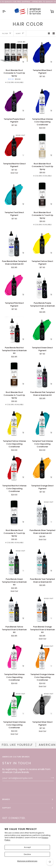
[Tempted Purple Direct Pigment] (14, 101)
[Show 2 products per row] (53, 33)
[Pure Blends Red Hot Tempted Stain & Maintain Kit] (14, 330)
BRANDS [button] (6, 799)
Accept (27, 847)
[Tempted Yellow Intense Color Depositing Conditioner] (14, 424)
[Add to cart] (23, 61)
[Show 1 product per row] (49, 33)
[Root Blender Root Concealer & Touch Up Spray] (14, 375)
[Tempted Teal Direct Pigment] (14, 195)
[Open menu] (6, 11)
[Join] (51, 777)
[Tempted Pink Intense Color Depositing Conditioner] (14, 657)
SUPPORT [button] (6, 808)
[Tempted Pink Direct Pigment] (14, 285)
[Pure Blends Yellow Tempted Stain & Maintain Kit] (14, 609)
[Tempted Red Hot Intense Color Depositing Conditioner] (14, 468)
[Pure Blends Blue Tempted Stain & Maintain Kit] (14, 244)
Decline (27, 854)
